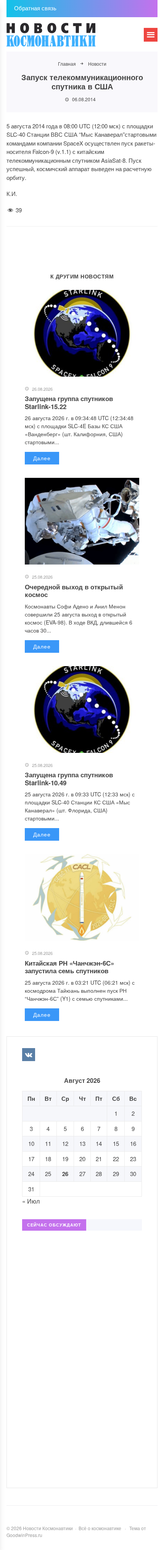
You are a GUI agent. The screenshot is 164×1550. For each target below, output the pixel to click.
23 (133, 1159)
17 (31, 1159)
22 (116, 1159)
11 (48, 1143)
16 (133, 1143)
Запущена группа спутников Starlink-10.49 (69, 778)
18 (48, 1159)
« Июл (31, 1201)
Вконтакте (28, 1054)
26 (65, 1174)
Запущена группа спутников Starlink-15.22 (69, 402)
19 (65, 1159)
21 (99, 1159)
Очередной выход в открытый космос (74, 590)
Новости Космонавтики (63, 38)
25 (48, 1174)
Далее (42, 458)
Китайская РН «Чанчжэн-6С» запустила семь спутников (69, 966)
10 (31, 1143)
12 (65, 1143)
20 (82, 1159)
